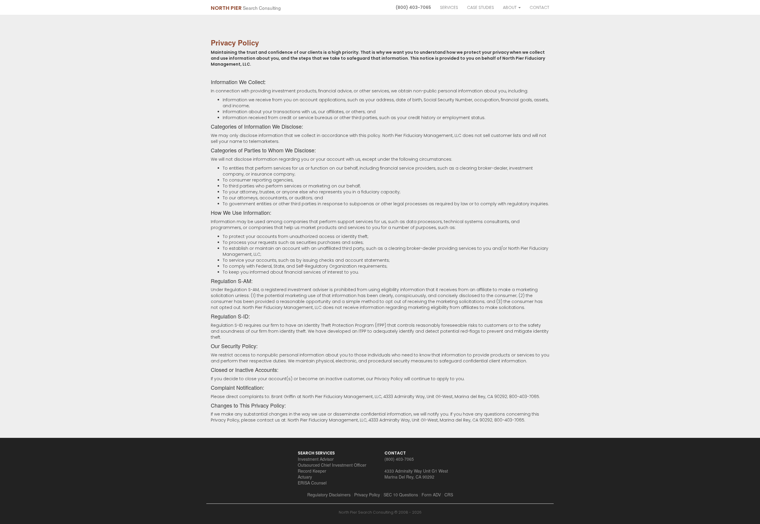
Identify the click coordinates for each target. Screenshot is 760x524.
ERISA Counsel (312, 483)
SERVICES (449, 7)
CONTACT (539, 7)
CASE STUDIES (480, 7)
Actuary (305, 477)
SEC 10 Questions (401, 495)
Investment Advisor (316, 459)
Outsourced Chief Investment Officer (332, 465)
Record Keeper (312, 471)
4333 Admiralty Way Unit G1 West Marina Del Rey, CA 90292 (416, 474)
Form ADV (431, 495)
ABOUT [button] (510, 7)
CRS (448, 495)
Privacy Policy (367, 495)
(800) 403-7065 (413, 7)
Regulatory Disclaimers (329, 495)
